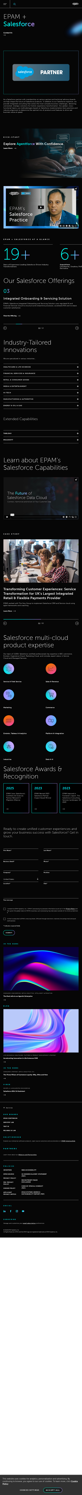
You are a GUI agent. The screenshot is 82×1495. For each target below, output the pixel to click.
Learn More (7, 148)
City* (45, 883)
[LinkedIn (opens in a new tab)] (4, 1211)
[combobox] (20, 879)
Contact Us (7, 33)
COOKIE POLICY (9, 1188)
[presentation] (5, 328)
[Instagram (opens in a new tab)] (16, 1211)
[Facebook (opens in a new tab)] (10, 1211)
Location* (6, 883)
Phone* (46, 861)
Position (47, 872)
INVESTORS (7, 1170)
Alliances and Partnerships (27, 1154)
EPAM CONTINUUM (10, 1118)
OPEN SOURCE (8, 1174)
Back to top (9, 1108)
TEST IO (6, 1126)
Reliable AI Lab (9, 1130)
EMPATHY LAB (8, 1122)
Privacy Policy (70, 908)
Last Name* (47, 850)
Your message (8, 900)
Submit (9, 932)
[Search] (14, 4)
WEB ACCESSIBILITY (29, 1170)
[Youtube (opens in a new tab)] (23, 1211)
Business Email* (8, 861)
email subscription (29, 1223)
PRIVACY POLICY (9, 1178)
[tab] (41, 433)
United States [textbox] (8, 879)
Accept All (53, 1490)
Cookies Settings (29, 1490)
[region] (41, 1485)
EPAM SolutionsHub (68, 1141)
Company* (7, 872)
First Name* (7, 850)
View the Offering (10, 316)
